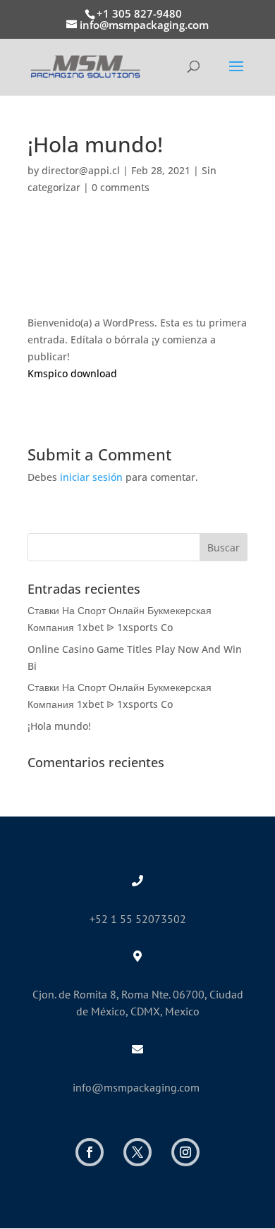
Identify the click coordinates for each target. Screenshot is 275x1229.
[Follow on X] (137, 1152)
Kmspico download (72, 373)
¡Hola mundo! (59, 726)
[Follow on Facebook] (89, 1152)
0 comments (120, 187)
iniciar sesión (91, 477)
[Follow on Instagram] (185, 1152)
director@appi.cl (81, 170)
